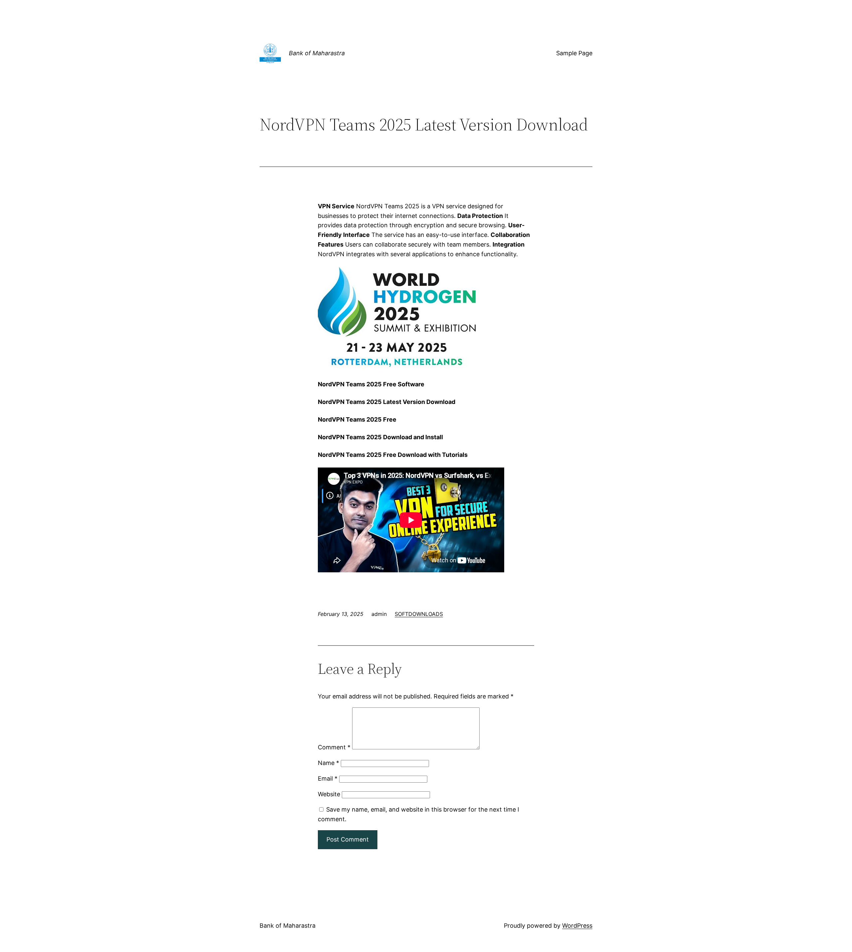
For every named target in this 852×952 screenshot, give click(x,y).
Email (327, 778)
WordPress (577, 925)
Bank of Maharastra (317, 53)
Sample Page (574, 53)
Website (329, 794)
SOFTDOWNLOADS (419, 614)
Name (328, 762)
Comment (334, 747)
